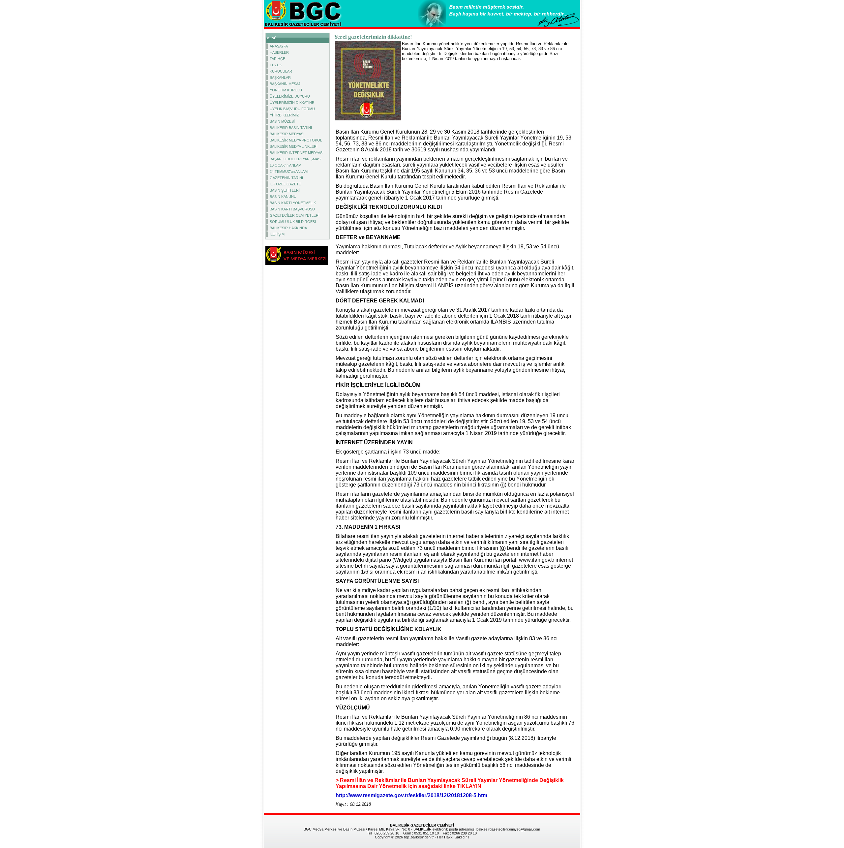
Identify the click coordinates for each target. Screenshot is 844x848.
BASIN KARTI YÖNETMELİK (293, 203)
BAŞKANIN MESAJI (285, 84)
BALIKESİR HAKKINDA (288, 228)
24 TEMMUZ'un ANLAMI (289, 171)
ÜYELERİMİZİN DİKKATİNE (292, 103)
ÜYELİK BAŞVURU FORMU (292, 109)
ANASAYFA (279, 46)
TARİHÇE (277, 59)
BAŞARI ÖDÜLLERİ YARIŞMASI (295, 159)
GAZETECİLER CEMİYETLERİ (294, 215)
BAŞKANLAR (280, 77)
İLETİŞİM (277, 234)
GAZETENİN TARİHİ (286, 178)
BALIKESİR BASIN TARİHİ (291, 128)
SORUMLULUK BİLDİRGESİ (293, 222)
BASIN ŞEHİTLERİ (285, 190)
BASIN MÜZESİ (282, 121)
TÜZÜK (276, 65)
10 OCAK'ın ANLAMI (286, 165)
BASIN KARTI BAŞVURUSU (292, 209)
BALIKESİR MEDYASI (287, 134)
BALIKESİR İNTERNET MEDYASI (296, 153)
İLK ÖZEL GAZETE (285, 184)
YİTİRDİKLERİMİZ (284, 115)
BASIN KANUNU (283, 197)
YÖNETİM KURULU (286, 90)
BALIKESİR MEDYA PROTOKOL (296, 140)
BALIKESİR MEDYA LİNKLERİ (293, 146)
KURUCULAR (281, 71)
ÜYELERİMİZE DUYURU (290, 96)
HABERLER (279, 52)
